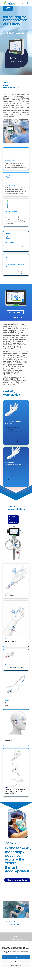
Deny (16, 961)
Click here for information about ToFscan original (16, 923)
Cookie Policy (16, 969)
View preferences (16, 965)
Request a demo (15, 312)
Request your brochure (13, 519)
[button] (29, 943)
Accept (16, 957)
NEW (7, 8)
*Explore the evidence (17, 880)
